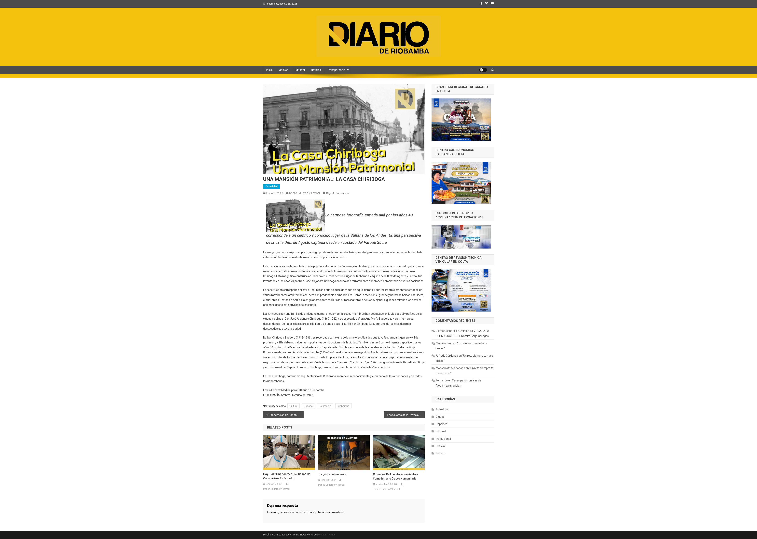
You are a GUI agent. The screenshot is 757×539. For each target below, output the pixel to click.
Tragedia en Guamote (332, 474)
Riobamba (343, 405)
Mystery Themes (326, 534)
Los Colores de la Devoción (403, 415)
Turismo (441, 453)
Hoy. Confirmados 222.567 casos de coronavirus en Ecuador (286, 476)
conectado (301, 512)
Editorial (300, 69)
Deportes (441, 424)
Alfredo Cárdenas (447, 355)
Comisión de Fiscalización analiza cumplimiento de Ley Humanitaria (395, 476)
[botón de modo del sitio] (483, 70)
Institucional (443, 438)
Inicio (269, 69)
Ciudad (440, 416)
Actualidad (272, 186)
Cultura (293, 405)
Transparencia (336, 69)
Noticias (316, 69)
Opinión (283, 69)
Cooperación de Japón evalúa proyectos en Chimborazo (286, 415)
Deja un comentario (337, 193)
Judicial (440, 446)
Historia (308, 405)
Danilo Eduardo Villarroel (304, 193)
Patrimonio (325, 405)
